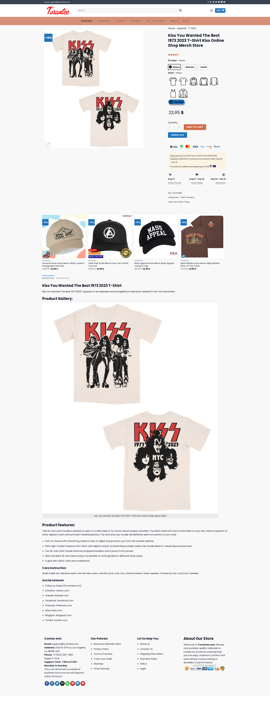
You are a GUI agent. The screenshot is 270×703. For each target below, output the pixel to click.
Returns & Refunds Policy (107, 644)
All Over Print (155, 21)
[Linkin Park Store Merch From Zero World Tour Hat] (110, 236)
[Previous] (42, 245)
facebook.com (65, 600)
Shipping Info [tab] (62, 278)
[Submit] (180, 10)
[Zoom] (48, 145)
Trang (186, 202)
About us (145, 644)
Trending (86, 21)
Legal (143, 668)
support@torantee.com (65, 644)
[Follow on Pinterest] (219, 2)
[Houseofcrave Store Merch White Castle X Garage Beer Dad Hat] (64, 236)
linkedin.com (62, 595)
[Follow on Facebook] (208, 2)
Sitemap (98, 663)
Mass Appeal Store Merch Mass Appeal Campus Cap (154, 264)
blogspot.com (63, 615)
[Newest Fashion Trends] (58, 10)
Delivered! (221, 182)
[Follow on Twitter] (213, 2)
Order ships (196, 182)
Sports (120, 21)
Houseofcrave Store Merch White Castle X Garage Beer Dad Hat (63, 264)
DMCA (143, 663)
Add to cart (195, 127)
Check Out (177, 135)
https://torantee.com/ (68, 585)
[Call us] (67, 683)
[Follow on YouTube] (224, 2)
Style (171, 72)
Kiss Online (178, 202)
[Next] (224, 245)
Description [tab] (48, 278)
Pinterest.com (64, 605)
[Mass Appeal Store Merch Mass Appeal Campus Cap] (156, 236)
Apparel (136, 21)
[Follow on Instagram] (211, 2)
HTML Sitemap (101, 668)
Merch (175, 21)
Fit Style (173, 60)
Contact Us (146, 649)
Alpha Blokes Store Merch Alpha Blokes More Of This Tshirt (200, 264)
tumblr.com (60, 620)
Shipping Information (151, 654)
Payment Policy (148, 658)
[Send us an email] (216, 2)
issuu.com (56, 610)
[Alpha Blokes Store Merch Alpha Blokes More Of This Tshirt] (202, 236)
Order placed (174, 182)
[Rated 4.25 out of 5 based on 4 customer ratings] (197, 54)
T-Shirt (192, 28)
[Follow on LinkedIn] (221, 2)
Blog (186, 21)
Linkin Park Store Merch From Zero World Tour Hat (108, 264)
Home (171, 28)
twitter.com (62, 590)
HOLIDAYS (104, 21)
